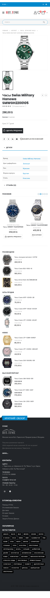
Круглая (26, 173)
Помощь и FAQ (7, 505)
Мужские (26, 168)
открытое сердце (9, 560)
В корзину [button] (38, 235)
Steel (12, 541)
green (21, 538)
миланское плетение (37, 556)
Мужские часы (11, 225)
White (18, 541)
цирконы (25, 568)
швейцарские (35, 568)
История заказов (8, 513)
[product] (13, 210)
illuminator (35, 538)
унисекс (6, 568)
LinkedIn (13, 139)
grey (27, 538)
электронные (8, 571)
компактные (14, 556)
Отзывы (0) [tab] (11, 185)
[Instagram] (43, 4)
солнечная (7, 564)
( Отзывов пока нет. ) (19, 106)
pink (44, 538)
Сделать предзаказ (14, 131)
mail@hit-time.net (9, 480)
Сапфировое (35, 541)
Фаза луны (22, 545)
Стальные (6, 545)
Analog (5, 534)
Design (33, 534)
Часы (17, 225)
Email (17, 139)
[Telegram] (46, 4)
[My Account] (35, 12)
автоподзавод (8, 549)
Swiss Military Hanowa (31, 159)
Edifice (41, 534)
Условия (5, 516)
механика (24, 556)
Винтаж (25, 541)
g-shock (6, 538)
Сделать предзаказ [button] (14, 237)
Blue (19, 534)
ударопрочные (39, 564)
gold (14, 538)
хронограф (15, 568)
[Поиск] (44, 22)
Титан (14, 545)
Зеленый (26, 163)
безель (18, 549)
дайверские (36, 549)
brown (26, 534)
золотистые (15, 553)
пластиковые (22, 560)
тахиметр (28, 564)
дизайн (5, 553)
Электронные (33, 545)
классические (39, 553)
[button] (38, 194)
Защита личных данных (10, 519)
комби (5, 556)
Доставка (5, 510)
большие (26, 549)
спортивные (17, 564)
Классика (26, 178)
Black (13, 534)
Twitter (8, 139)
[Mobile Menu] (4, 13)
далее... (5, 453)
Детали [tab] (9, 147)
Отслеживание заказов (10, 508)
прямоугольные (35, 560)
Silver (5, 541)
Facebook (4, 139)
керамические (27, 553)
